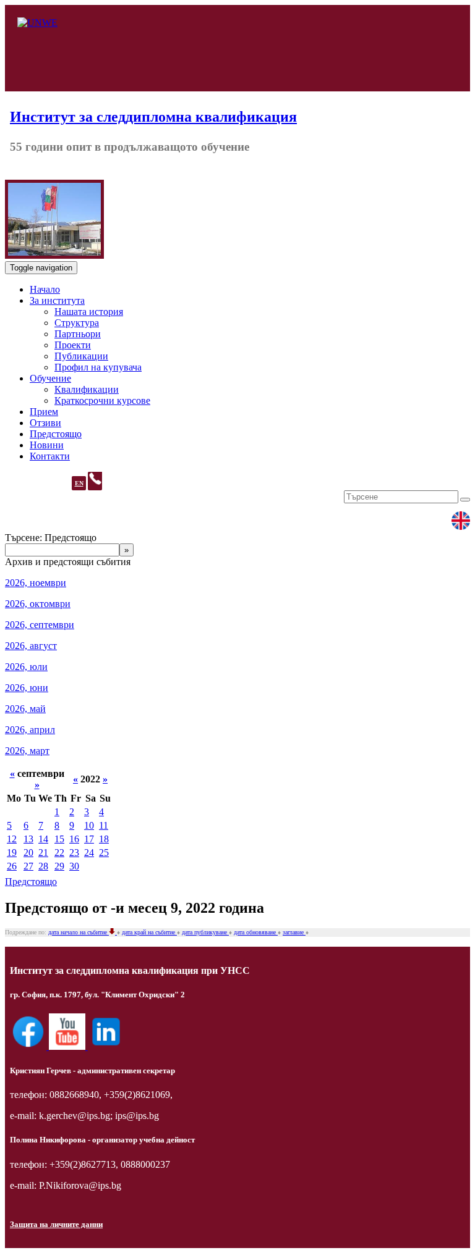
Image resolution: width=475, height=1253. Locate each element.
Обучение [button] (50, 378)
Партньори (77, 334)
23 (74, 852)
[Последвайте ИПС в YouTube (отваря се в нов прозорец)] (68, 1046)
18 (104, 839)
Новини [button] (47, 445)
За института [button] (57, 300)
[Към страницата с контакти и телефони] (95, 481)
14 (43, 839)
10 (89, 825)
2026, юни (26, 687)
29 (59, 866)
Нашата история (88, 311)
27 (28, 866)
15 (59, 839)
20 (28, 852)
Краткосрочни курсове (102, 400)
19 (12, 852)
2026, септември (39, 624)
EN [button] (79, 483)
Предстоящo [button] (56, 434)
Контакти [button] (50, 456)
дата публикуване (205, 932)
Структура (76, 322)
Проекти (72, 345)
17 (89, 839)
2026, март (27, 750)
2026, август (31, 645)
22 (59, 852)
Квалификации (86, 389)
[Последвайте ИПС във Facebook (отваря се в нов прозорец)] (29, 1046)
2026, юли (26, 666)
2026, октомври (38, 603)
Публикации (81, 356)
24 (89, 852)
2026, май (25, 708)
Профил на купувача (98, 367)
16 (74, 839)
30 (74, 866)
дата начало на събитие (78, 932)
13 (28, 839)
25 (104, 852)
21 (43, 852)
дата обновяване (256, 932)
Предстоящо (31, 881)
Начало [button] (45, 289)
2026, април (30, 729)
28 (43, 866)
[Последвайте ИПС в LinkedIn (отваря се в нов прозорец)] (106, 1046)
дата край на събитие (149, 932)
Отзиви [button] (45, 422)
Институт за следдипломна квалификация (153, 117)
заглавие (294, 932)
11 (103, 825)
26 (12, 866)
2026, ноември (35, 582)
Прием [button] (44, 411)
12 (12, 839)
